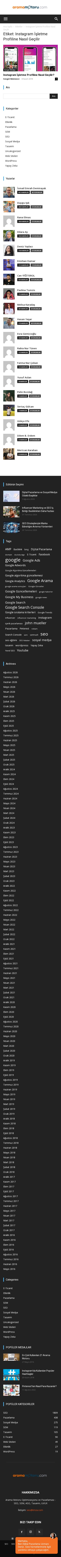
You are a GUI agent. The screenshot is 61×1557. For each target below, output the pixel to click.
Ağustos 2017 (10, 1196)
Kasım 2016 (9, 1239)
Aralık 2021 (9, 944)
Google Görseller (36, 586)
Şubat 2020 (9, 1050)
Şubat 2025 (9, 759)
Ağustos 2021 (10, 963)
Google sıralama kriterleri (20, 612)
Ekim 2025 (8, 720)
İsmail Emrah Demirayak (31, 188)
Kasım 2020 (9, 1007)
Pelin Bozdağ (24, 392)
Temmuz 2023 (11, 851)
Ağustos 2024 (10, 788)
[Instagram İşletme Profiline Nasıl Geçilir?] (30, 58)
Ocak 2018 (8, 1171)
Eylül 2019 (8, 1074)
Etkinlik (8, 122)
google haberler (46, 592)
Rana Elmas (24, 217)
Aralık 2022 (9, 885)
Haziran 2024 (10, 798)
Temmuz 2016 (11, 1259)
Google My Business (19, 597)
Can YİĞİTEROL (26, 275)
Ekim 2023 (8, 837)
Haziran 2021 (10, 973)
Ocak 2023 (8, 880)
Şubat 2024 (9, 817)
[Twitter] (39, 1532)
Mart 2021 (8, 987)
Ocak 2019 (8, 1113)
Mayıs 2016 (9, 1268)
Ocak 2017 (8, 1230)
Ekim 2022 (8, 895)
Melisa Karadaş (26, 304)
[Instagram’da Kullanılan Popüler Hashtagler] (11, 1374)
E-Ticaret (10, 117)
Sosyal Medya (9, 70)
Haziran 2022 (10, 914)
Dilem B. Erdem (26, 435)
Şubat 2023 (9, 876)
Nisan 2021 (9, 982)
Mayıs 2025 (9, 745)
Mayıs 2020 (9, 1036)
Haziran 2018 (10, 1147)
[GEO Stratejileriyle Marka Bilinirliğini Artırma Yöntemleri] (11, 527)
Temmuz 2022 (11, 910)
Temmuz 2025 (11, 735)
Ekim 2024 (8, 779)
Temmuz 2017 (11, 1201)
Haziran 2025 (10, 740)
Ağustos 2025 (10, 730)
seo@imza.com (35, 1510)
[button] (5, 19)
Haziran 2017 (10, 1205)
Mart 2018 (8, 1162)
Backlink (18, 549)
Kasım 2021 (9, 948)
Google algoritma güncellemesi (24, 575)
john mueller (35, 623)
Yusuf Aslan (24, 377)
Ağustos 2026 (10, 672)
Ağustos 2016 (10, 1254)
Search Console (13, 634)
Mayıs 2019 (9, 1094)
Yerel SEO (10, 650)
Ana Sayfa (7, 26)
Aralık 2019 (9, 1060)
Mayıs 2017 (9, 1210)
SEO (7, 136)
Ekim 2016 (8, 1244)
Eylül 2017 (8, 1191)
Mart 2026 (8, 696)
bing (26, 549)
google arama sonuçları (15, 586)
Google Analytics (15, 581)
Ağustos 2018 (10, 1138)
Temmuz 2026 (11, 677)
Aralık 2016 (9, 1235)
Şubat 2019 (9, 1108)
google (12, 560)
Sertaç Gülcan (25, 406)
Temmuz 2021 (11, 968)
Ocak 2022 (8, 939)
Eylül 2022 (8, 900)
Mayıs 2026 (9, 686)
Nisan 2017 (9, 1215)
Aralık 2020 (9, 1002)
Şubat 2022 (9, 934)
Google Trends (45, 612)
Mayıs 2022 (9, 919)
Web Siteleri (11, 155)
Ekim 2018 (8, 1128)
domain (8, 554)
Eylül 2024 (8, 783)
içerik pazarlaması (14, 623)
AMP (8, 549)
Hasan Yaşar (24, 319)
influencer (10, 617)
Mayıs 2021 (9, 977)
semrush (34, 634)
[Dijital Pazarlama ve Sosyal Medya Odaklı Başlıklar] (11, 496)
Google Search (15, 602)
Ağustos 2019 (10, 1079)
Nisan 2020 (9, 1041)
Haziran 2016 (10, 1264)
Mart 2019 (8, 1104)
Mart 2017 (8, 1220)
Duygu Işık (23, 202)
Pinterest (24, 628)
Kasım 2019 (9, 1065)
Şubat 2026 (9, 701)
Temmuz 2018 (11, 1142)
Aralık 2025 (9, 711)
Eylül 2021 (8, 958)
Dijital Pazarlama (41, 549)
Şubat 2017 (9, 1225)
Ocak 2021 (8, 997)
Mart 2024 (8, 813)
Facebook (44, 554)
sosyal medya (42, 640)
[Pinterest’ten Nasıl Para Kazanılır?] (11, 1390)
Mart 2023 (8, 871)
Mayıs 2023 (9, 861)
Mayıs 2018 (9, 1152)
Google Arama (40, 580)
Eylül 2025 (8, 725)
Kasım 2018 (9, 1123)
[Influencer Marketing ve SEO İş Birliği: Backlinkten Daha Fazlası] (11, 511)
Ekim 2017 (8, 1186)
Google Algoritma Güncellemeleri (20, 570)
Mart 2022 (8, 929)
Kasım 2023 (9, 832)
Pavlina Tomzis (26, 290)
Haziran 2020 (10, 1031)
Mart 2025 (8, 754)
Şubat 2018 (9, 1167)
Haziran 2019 (10, 1089)
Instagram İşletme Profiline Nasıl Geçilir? (28, 74)
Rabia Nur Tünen (27, 348)
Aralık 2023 (9, 827)
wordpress (21, 645)
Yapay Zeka (11, 165)
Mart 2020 (8, 1045)
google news (41, 597)
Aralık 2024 (9, 769)
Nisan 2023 (9, 866)
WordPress (11, 160)
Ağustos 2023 (10, 847)
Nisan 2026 (9, 691)
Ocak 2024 (8, 822)
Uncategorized (12, 151)
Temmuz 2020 (11, 1026)
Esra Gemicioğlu (26, 333)
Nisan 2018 (9, 1157)
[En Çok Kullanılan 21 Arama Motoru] (11, 1357)
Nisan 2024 (9, 808)
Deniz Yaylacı (25, 246)
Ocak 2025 (8, 764)
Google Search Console (24, 607)
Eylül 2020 (8, 1016)
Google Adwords (15, 565)
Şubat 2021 (9, 992)
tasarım (9, 645)
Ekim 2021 (8, 953)
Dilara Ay (22, 231)
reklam (34, 629)
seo (44, 634)
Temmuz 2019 (11, 1084)
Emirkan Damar (26, 261)
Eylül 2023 (8, 842)
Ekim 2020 (8, 1011)
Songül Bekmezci (11, 79)
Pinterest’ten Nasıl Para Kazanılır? (39, 1386)
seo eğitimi (11, 640)
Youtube (22, 650)
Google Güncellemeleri (21, 591)
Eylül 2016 (8, 1249)
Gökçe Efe (23, 421)
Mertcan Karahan (27, 450)
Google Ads (31, 560)
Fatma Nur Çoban (27, 362)
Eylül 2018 (8, 1133)
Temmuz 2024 (11, 793)
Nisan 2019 (9, 1099)
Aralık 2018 (9, 1118)
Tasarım (9, 146)
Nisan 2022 (9, 924)
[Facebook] (22, 1532)
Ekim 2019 (8, 1070)
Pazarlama (10, 126)
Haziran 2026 (10, 682)
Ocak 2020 (8, 1055)
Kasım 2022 (9, 890)
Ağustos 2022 (10, 905)
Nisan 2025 (9, 749)
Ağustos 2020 (10, 1021)
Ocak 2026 (8, 706)
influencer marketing (26, 618)
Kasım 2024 (9, 774)
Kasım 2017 (9, 1181)
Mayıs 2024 (9, 803)
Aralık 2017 (9, 1176)
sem (26, 635)
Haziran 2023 (10, 856)
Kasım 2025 (9, 716)
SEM (7, 131)
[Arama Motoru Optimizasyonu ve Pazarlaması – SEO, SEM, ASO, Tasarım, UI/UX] (30, 7)
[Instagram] (30, 1532)
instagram (45, 617)
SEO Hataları (24, 640)
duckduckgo (19, 555)
